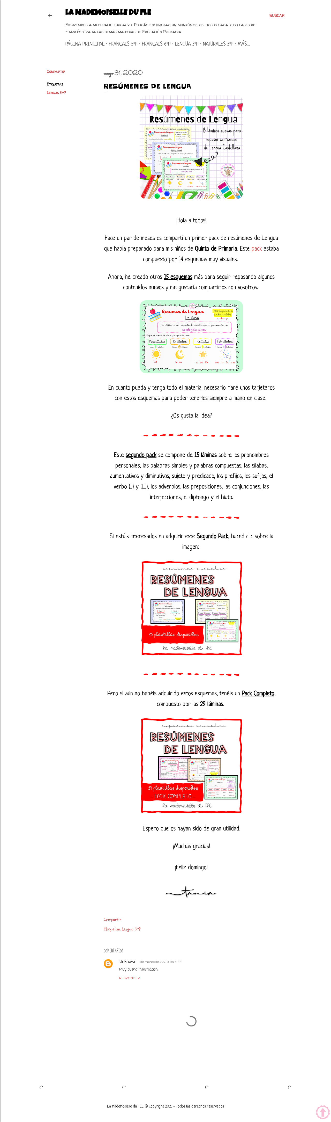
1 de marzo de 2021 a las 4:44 (160, 962)
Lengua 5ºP (56, 92)
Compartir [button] (56, 71)
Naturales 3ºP (218, 44)
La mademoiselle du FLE (108, 13)
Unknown (128, 961)
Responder (129, 978)
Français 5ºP (123, 44)
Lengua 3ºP (187, 44)
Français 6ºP (156, 44)
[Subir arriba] (323, 1113)
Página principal (84, 44)
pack (257, 249)
